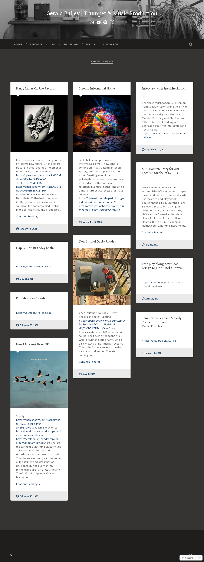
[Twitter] (112, 22)
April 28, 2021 (152, 298)
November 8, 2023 (92, 222)
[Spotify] (105, 22)
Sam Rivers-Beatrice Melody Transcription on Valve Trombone (161, 322)
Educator (36, 44)
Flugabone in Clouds (30, 298)
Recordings (71, 44)
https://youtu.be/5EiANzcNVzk (160, 282)
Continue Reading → (28, 216)
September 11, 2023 (155, 149)
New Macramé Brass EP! (33, 344)
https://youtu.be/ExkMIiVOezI (33, 266)
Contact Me (110, 44)
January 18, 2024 (28, 228)
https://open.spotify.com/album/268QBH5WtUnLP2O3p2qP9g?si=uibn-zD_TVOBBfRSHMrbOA (102, 324)
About (18, 44)
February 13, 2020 (29, 496)
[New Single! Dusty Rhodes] (102, 276)
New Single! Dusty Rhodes (97, 241)
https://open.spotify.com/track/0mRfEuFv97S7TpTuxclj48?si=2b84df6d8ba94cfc (38, 423)
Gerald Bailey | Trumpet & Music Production (102, 13)
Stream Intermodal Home (97, 88)
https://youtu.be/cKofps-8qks (33, 312)
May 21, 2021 (26, 278)
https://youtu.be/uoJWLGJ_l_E (159, 340)
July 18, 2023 (151, 244)
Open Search (191, 44)
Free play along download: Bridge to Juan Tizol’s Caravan (163, 266)
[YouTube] (98, 22)
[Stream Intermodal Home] (102, 123)
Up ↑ (191, 554)
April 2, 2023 (88, 374)
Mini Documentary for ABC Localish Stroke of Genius (161, 171)
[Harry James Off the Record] (39, 123)
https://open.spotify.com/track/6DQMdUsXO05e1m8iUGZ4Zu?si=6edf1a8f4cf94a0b (38, 190)
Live (53, 44)
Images (90, 44)
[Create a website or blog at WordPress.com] (11, 555)
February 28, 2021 (29, 325)
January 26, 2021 (153, 353)
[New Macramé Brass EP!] (39, 379)
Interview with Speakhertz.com (164, 88)
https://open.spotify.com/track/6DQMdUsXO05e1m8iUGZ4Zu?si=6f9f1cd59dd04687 (38, 178)
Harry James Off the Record (35, 88)
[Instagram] (91, 22)
